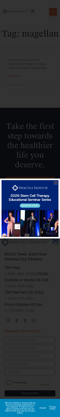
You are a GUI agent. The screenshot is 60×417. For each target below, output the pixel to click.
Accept (42, 408)
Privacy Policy (52, 408)
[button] (56, 183)
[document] (30, 208)
